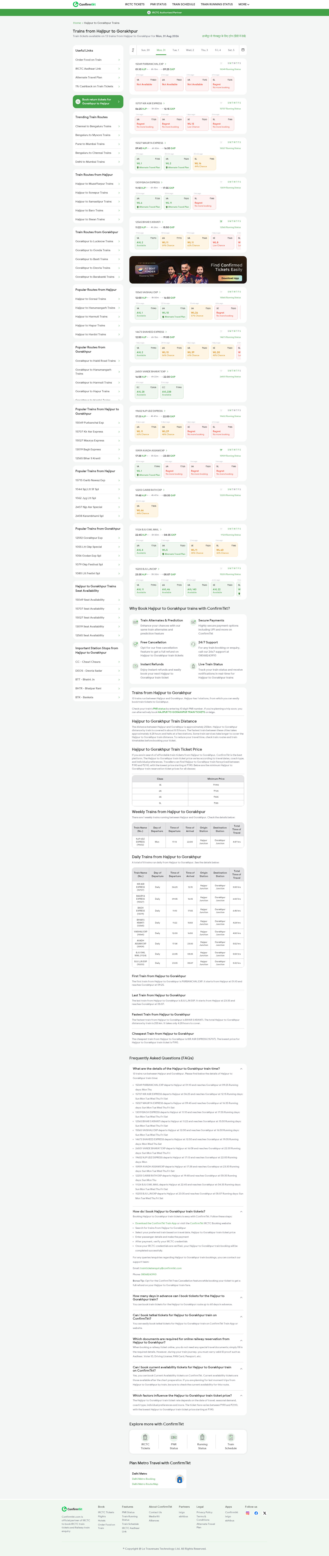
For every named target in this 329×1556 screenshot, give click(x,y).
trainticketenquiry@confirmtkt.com (161, 1268)
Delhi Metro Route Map (145, 1484)
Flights (102, 1516)
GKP (172, 69)
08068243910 (148, 1274)
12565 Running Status (230, 227)
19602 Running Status (230, 416)
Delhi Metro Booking (143, 1478)
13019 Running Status (230, 188)
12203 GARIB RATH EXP (148, 490)
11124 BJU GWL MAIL (147, 529)
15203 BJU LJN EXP (146, 569)
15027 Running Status (230, 148)
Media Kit (154, 1516)
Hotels (101, 1520)
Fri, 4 (218, 50)
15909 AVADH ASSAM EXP (149, 450)
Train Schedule (183, 4)
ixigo (182, 1512)
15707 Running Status (230, 108)
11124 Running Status (231, 535)
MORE (243, 4)
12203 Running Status (230, 495)
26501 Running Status (230, 376)
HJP (144, 69)
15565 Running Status (230, 297)
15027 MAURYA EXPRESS (149, 143)
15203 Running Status (230, 574)
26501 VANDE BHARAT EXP (150, 371)
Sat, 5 (231, 50)
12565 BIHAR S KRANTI (148, 222)
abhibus (183, 1516)
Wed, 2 (190, 50)
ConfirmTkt (196, 1223)
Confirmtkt (231, 1512)
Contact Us (155, 1512)
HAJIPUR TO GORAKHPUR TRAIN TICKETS (181, 712)
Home (77, 23)
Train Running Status (217, 4)
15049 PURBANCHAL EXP (149, 64)
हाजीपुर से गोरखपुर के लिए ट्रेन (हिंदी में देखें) (224, 36)
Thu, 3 (204, 50)
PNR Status (158, 4)
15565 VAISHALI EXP (146, 292)
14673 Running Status (230, 337)
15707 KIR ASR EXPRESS (148, 103)
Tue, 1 (176, 50)
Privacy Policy (204, 1512)
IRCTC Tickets (134, 4)
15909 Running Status (230, 456)
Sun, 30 (145, 50)
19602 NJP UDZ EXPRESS (149, 411)
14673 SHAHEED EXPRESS (149, 332)
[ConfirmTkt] (72, 1510)
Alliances (154, 1520)
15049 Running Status (230, 69)
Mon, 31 (161, 50)
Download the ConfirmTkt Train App (156, 1223)
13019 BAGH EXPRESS (147, 182)
